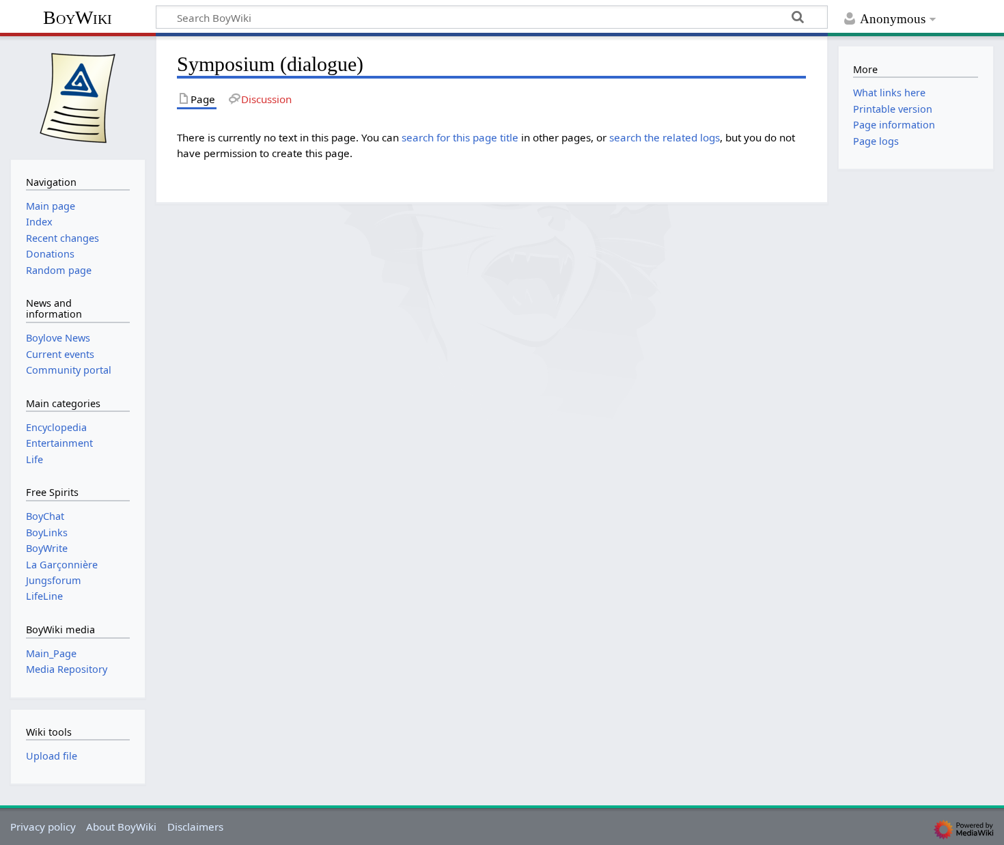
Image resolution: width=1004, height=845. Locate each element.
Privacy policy (43, 826)
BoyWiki (77, 17)
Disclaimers (195, 826)
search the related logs (664, 137)
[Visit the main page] (77, 96)
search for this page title (460, 137)
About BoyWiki (121, 826)
